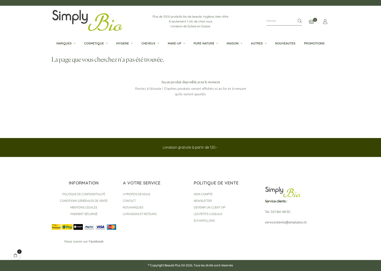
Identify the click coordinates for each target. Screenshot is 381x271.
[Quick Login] (325, 21)
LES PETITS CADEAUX (208, 214)
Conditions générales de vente (84, 201)
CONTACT (129, 201)
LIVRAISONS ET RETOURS (140, 214)
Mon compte (203, 194)
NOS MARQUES (133, 208)
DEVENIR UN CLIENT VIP (209, 208)
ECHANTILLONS (204, 221)
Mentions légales (83, 208)
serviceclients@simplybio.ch (286, 222)
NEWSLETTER (203, 201)
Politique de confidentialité (83, 194)
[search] (300, 21)
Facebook (96, 241)
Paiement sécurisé (83, 214)
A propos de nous (136, 194)
